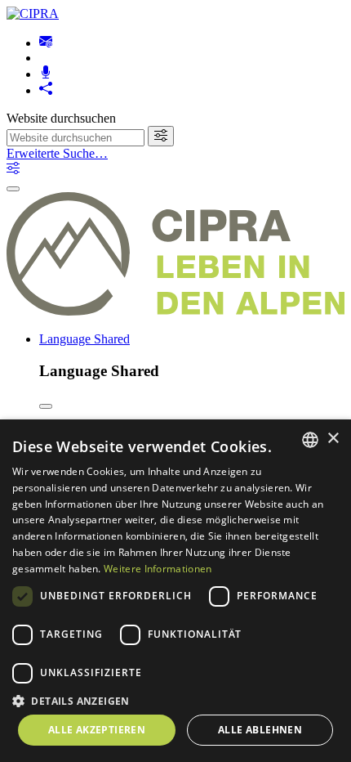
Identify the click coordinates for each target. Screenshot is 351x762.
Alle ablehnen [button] (260, 730)
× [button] (333, 439)
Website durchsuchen (61, 118)
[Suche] (161, 136)
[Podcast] (45, 74)
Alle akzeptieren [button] (96, 730)
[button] (175, 700)
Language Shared (84, 339)
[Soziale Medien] (45, 90)
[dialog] (175, 590)
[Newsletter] (45, 43)
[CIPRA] (33, 13)
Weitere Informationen (157, 569)
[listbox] (310, 440)
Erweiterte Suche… (57, 153)
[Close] (45, 406)
